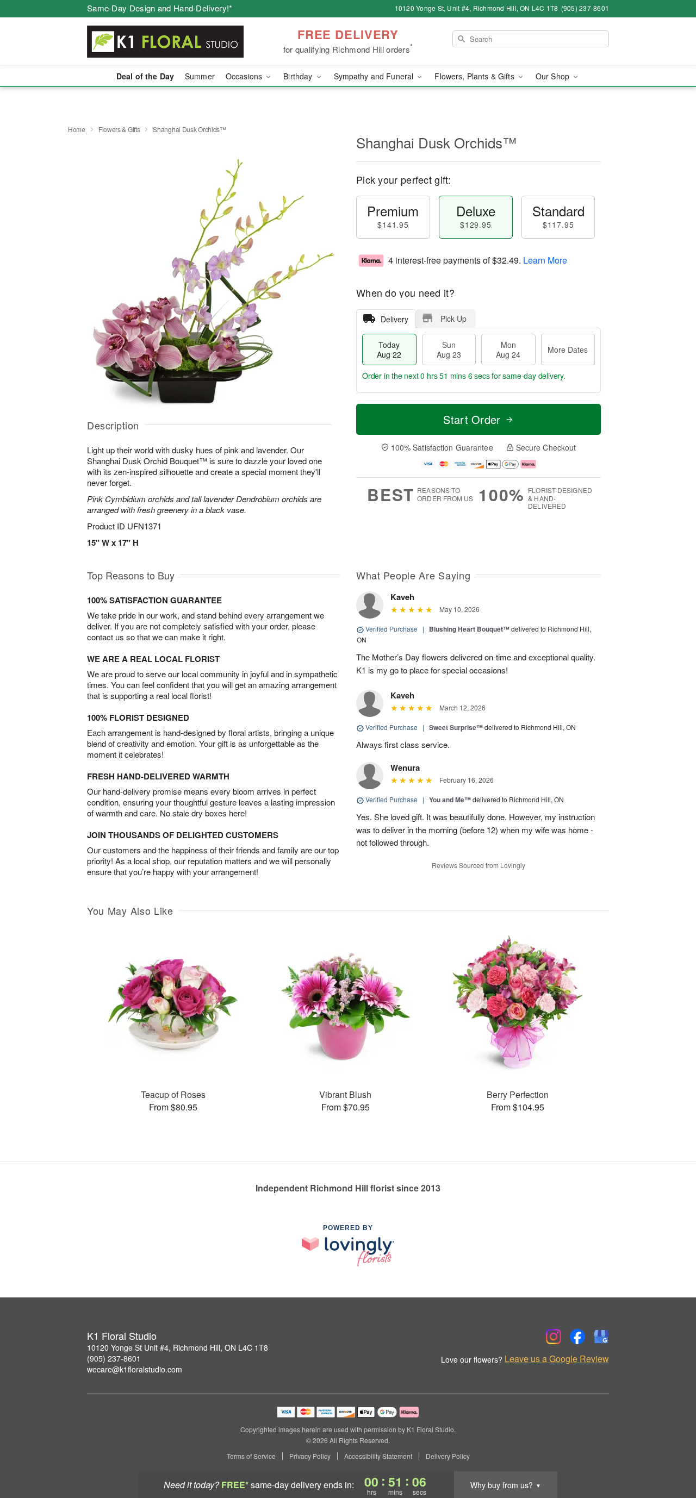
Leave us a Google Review (557, 1359)
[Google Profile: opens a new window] (601, 1336)
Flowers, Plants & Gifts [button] (475, 76)
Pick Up (453, 318)
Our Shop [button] (553, 76)
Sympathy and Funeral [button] (375, 76)
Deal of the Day (145, 76)
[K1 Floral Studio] (165, 41)
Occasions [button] (245, 76)
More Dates (568, 349)
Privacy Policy (310, 1456)
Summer (200, 76)
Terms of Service (251, 1456)
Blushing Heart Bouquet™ (469, 629)
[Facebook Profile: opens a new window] (577, 1336)
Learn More (545, 260)
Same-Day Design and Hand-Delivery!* (160, 8)
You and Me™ (450, 799)
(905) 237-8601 (114, 1358)
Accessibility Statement (378, 1456)
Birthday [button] (298, 76)
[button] (667, 1451)
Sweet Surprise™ (456, 727)
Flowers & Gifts (119, 129)
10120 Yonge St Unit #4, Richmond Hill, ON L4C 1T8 (177, 1347)
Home (76, 129)
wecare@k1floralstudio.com (134, 1369)
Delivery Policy (448, 1456)
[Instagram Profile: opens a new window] (553, 1336)
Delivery (394, 319)
